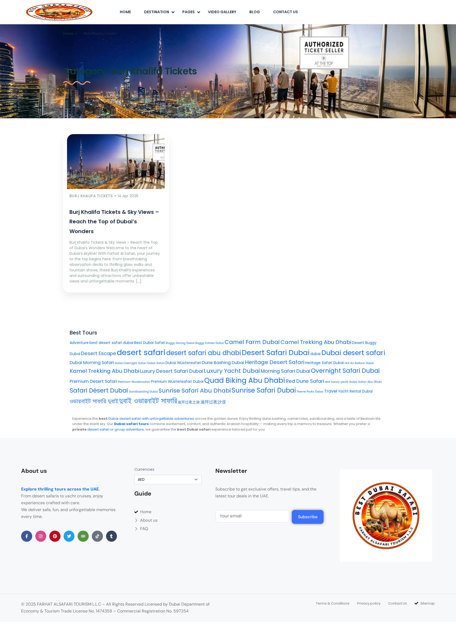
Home (125, 12)
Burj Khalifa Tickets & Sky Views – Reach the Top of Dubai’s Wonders (114, 221)
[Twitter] (69, 536)
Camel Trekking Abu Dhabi (316, 342)
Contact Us (285, 12)
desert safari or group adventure (115, 429)
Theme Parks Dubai (310, 392)
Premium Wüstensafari (134, 382)
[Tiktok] (97, 536)
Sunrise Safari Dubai (264, 390)
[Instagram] (40, 536)
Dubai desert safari (353, 352)
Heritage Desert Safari (274, 362)
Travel (330, 391)
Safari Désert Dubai (99, 390)
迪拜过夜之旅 (189, 402)
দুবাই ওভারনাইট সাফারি (148, 400)
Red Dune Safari (305, 381)
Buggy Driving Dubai (180, 343)
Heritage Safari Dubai (324, 362)
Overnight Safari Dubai (345, 370)
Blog (254, 12)
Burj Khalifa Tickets (100, 33)
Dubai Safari (156, 363)
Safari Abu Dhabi (370, 382)
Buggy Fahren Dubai (209, 343)
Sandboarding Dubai (143, 392)
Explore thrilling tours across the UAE (60, 489)
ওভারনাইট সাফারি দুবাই (94, 401)
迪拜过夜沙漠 (213, 402)
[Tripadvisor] (83, 536)
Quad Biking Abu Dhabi (244, 380)
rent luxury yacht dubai (341, 382)
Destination (156, 12)
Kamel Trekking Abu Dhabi (104, 371)
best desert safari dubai (111, 342)
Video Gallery (222, 12)
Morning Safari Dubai (285, 371)
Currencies (144, 469)
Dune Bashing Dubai (223, 363)
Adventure (79, 342)
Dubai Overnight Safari (130, 363)
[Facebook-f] (26, 536)
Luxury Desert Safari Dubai (171, 371)
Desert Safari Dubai (276, 352)
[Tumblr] (111, 536)
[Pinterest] (54, 536)
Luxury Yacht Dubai (232, 371)
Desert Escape (98, 353)
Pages (188, 12)
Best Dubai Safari (149, 342)
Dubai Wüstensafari (183, 362)
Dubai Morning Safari (92, 363)
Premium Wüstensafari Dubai (177, 381)
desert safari (141, 352)
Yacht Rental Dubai (355, 391)
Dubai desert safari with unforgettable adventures (151, 418)
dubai (315, 353)
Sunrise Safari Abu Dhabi (195, 390)
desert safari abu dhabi (203, 352)
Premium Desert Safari (93, 381)
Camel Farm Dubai (252, 342)
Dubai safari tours (131, 423)
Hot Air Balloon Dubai (359, 363)
